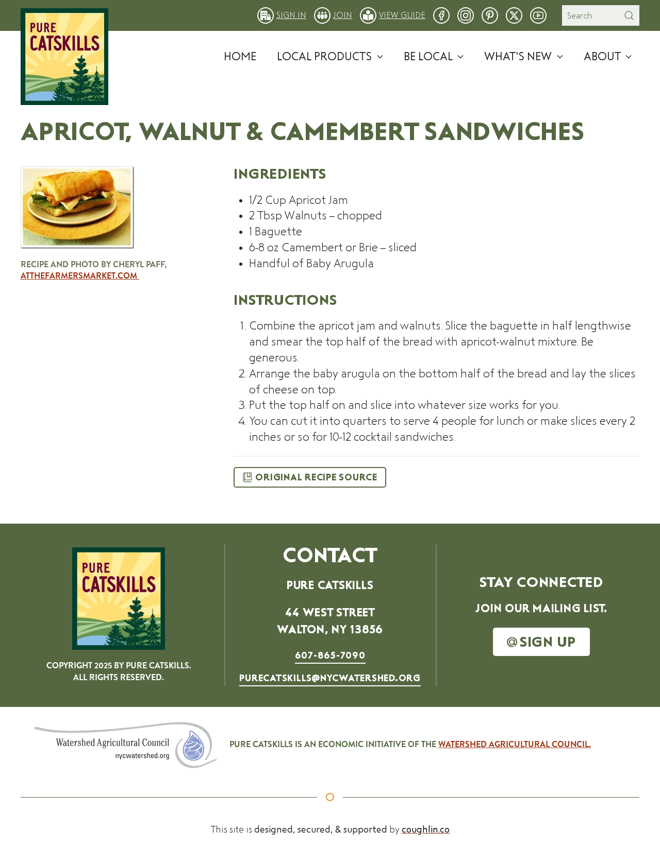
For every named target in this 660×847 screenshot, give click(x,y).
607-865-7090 (330, 655)
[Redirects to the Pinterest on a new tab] (490, 14)
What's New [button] (518, 56)
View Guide (402, 15)
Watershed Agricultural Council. (514, 744)
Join (342, 15)
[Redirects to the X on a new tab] (514, 14)
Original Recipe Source (316, 477)
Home (240, 56)
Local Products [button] (324, 56)
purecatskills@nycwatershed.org (330, 678)
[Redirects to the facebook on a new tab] (441, 14)
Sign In (291, 15)
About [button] (602, 56)
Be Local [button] (428, 56)
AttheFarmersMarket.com (80, 276)
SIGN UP (548, 642)
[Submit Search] (629, 15)
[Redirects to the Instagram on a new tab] (465, 14)
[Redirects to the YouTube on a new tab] (538, 14)
